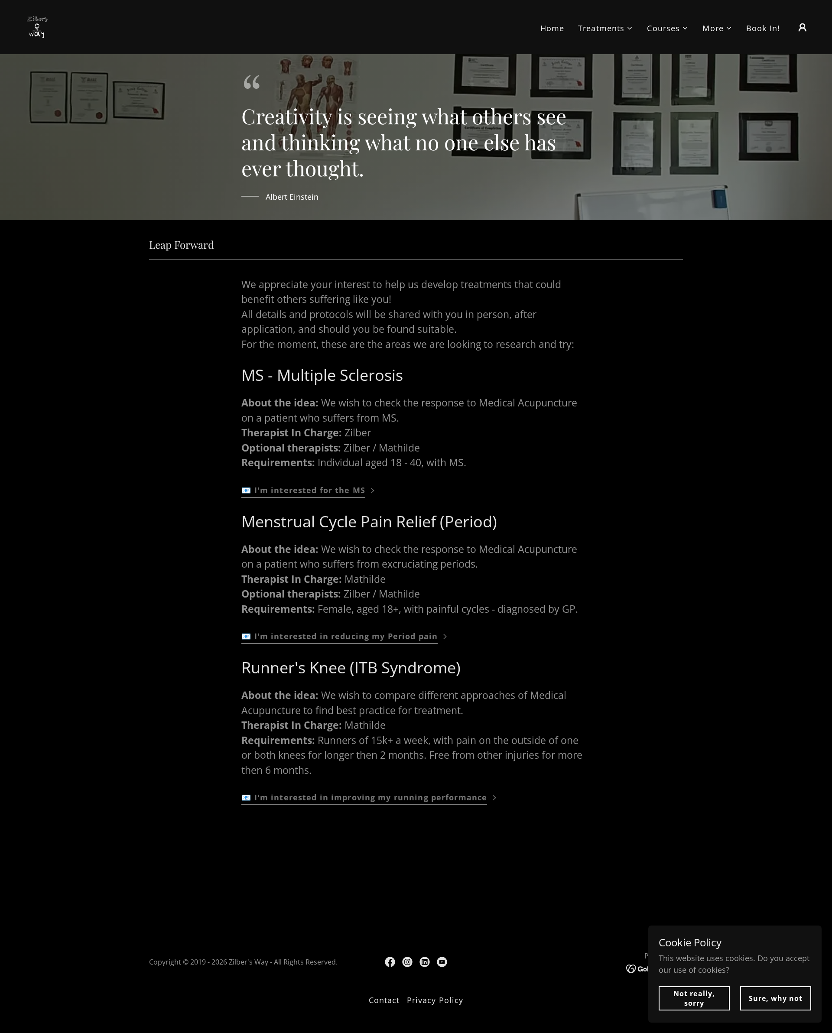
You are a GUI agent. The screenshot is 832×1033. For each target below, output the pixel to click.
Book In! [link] (763, 28)
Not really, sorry (694, 998)
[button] (605, 28)
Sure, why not (776, 998)
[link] (37, 26)
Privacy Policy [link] (435, 1000)
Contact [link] (384, 1000)
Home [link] (552, 28)
